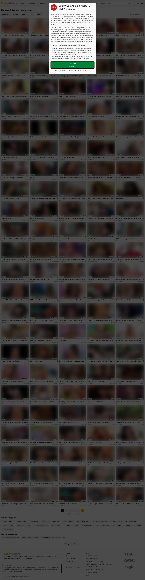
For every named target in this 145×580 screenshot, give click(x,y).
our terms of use (85, 70)
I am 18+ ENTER (72, 65)
